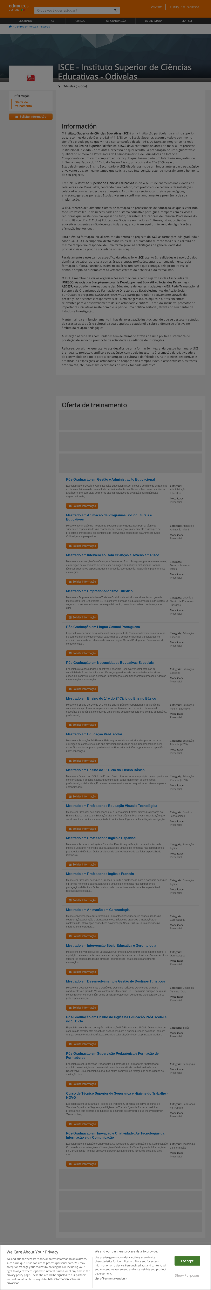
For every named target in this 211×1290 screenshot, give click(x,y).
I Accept (187, 1261)
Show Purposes (187, 1275)
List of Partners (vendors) (110, 1278)
